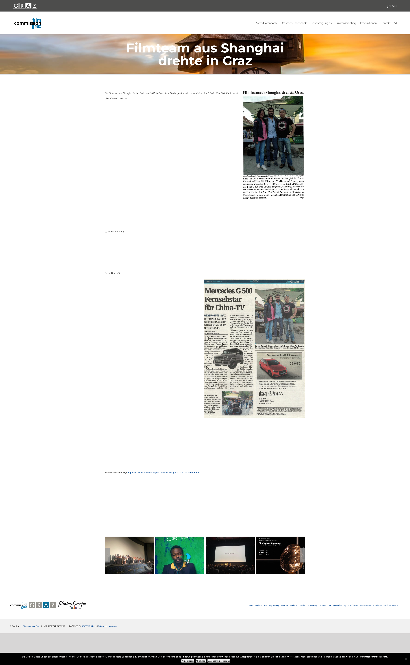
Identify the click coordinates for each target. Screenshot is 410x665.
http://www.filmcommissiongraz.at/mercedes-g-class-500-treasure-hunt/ (163, 472)
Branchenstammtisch (380, 605)
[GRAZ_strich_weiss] (25, 4)
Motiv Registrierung (271, 605)
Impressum (113, 626)
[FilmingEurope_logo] (71, 602)
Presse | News (365, 605)
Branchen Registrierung (308, 605)
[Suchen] (395, 23)
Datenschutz (102, 626)
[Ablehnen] (406, 659)
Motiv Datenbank (255, 605)
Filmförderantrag (339, 605)
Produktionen (353, 605)
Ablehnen (200, 661)
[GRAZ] (42, 602)
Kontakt (393, 605)
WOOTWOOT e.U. (89, 626)
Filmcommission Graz (31, 626)
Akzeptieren (188, 661)
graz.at (392, 6)
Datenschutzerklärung (219, 661)
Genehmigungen (325, 605)
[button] (107, 555)
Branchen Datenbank (289, 605)
